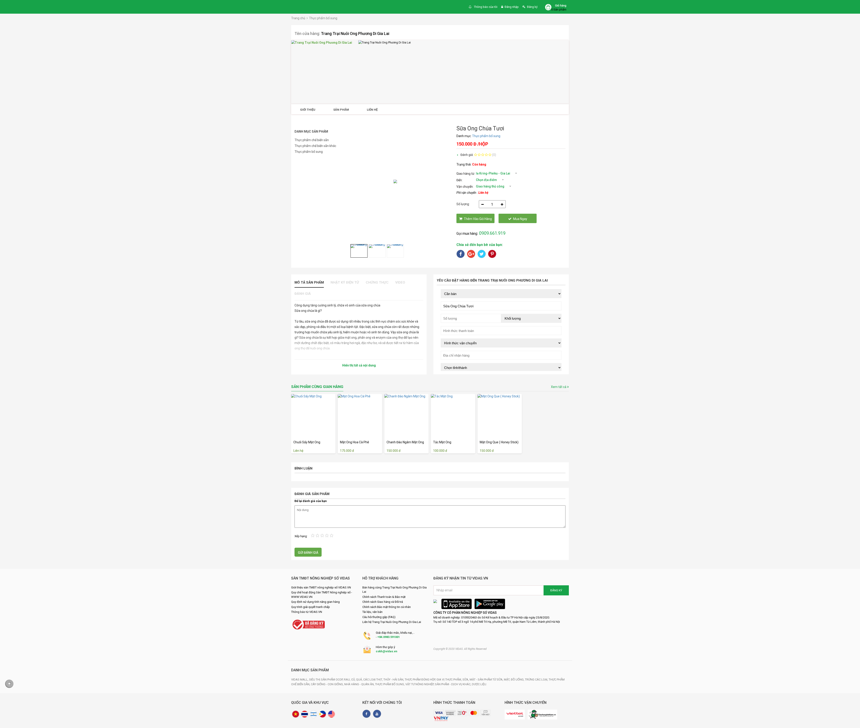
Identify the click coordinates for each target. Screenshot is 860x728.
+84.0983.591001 (388, 637)
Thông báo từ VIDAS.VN (306, 612)
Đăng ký (532, 7)
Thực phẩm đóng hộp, (420, 679)
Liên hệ (372, 109)
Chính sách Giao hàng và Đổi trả (382, 601)
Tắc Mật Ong (442, 442)
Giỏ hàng (560, 5)
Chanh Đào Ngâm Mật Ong (405, 442)
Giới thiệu (307, 109)
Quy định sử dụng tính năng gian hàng (315, 601)
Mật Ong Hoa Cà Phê (354, 442)
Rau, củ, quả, (353, 679)
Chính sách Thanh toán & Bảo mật (384, 597)
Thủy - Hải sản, (394, 679)
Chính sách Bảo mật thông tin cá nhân (386, 607)
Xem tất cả (559, 387)
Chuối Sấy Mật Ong (306, 442)
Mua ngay (520, 219)
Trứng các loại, (537, 679)
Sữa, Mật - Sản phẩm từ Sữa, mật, (486, 679)
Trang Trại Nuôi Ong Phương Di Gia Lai (355, 33)
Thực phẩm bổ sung (323, 18)
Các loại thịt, (373, 679)
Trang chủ (298, 18)
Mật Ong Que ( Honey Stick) (499, 442)
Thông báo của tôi (485, 7)
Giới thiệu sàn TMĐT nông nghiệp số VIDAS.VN (321, 587)
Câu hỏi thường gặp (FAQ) (379, 617)
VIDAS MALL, (300, 679)
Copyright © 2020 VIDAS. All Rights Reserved (460, 648)
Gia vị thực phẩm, (449, 679)
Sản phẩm (341, 109)
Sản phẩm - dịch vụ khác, (453, 684)
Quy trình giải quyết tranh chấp (310, 607)
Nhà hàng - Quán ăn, (359, 684)
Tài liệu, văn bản (372, 612)
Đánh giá (303, 294)
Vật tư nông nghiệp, (420, 684)
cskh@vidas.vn (386, 651)
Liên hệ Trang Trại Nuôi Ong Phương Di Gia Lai (391, 622)
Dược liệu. (479, 684)
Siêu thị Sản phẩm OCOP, (326, 679)
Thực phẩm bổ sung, (390, 684)
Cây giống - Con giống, (327, 684)
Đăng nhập (512, 7)
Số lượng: (463, 204)
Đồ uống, (518, 679)
